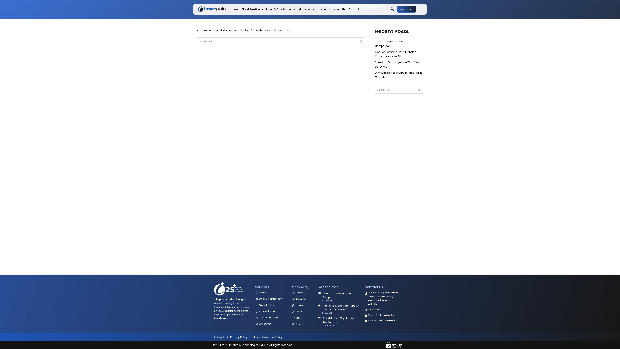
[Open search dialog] (392, 9)
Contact (353, 9)
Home (234, 9)
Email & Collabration (279, 9)
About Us (339, 9)
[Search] (361, 41)
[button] (252, 9)
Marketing (305, 9)
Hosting (323, 9)
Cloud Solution (250, 9)
